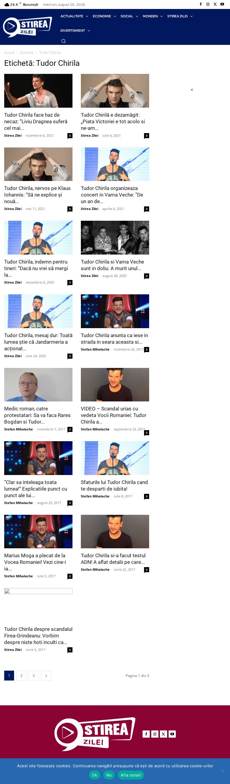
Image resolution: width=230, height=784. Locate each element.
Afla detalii (131, 775)
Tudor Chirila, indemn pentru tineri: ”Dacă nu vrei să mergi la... (36, 268)
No (109, 775)
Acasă (9, 52)
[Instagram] (207, 4)
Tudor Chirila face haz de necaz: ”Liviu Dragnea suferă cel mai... (35, 121)
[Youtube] (222, 4)
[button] (63, 41)
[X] (215, 4)
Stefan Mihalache (95, 349)
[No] (223, 771)
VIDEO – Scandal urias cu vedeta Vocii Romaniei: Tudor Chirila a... (113, 415)
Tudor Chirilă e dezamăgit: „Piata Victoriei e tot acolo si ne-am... (113, 121)
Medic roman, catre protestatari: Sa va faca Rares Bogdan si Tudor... (37, 415)
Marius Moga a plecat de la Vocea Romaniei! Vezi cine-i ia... (35, 562)
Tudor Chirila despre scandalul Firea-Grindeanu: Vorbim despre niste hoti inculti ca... (38, 635)
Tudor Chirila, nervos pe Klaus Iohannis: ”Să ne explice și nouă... (37, 194)
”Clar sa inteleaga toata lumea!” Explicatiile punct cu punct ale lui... (35, 488)
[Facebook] (200, 4)
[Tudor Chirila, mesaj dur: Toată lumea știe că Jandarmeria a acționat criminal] (38, 311)
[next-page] (46, 676)
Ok (94, 775)
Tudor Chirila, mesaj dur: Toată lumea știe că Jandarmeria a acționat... (38, 341)
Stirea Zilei (13, 135)
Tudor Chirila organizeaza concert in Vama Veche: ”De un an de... (112, 194)
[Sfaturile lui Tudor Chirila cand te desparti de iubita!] (115, 458)
